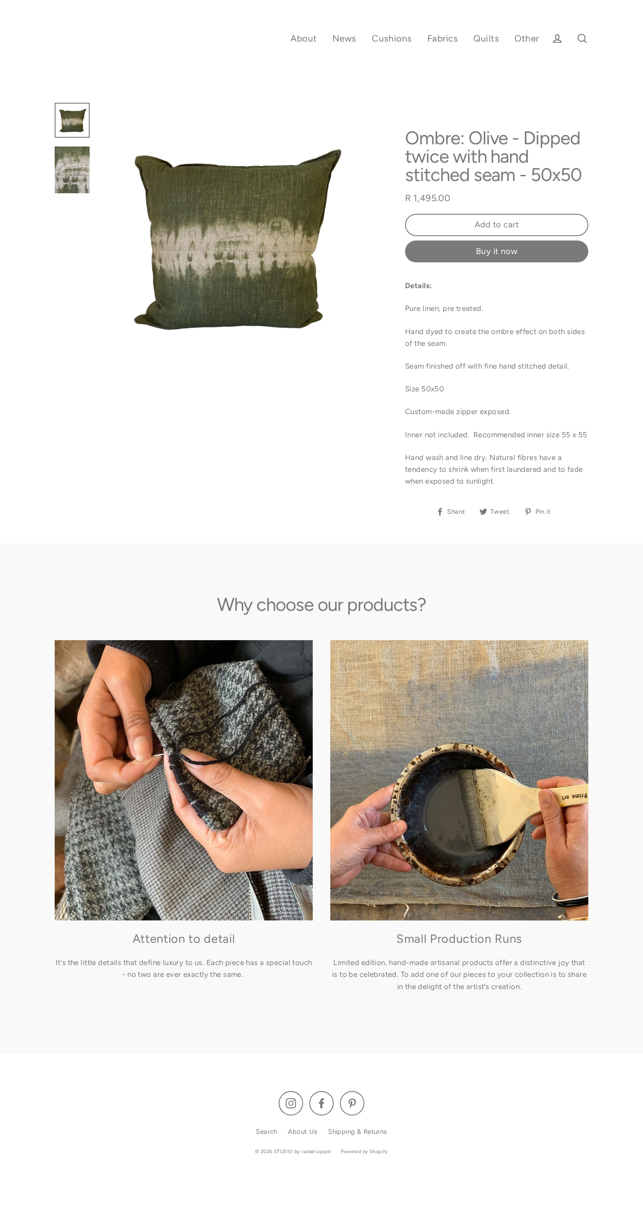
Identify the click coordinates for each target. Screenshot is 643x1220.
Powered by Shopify (364, 1151)
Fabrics (442, 38)
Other (526, 38)
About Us (302, 1132)
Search (266, 1132)
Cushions (392, 38)
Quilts (486, 38)
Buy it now (497, 251)
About (303, 38)
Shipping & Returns (357, 1132)
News (344, 38)
